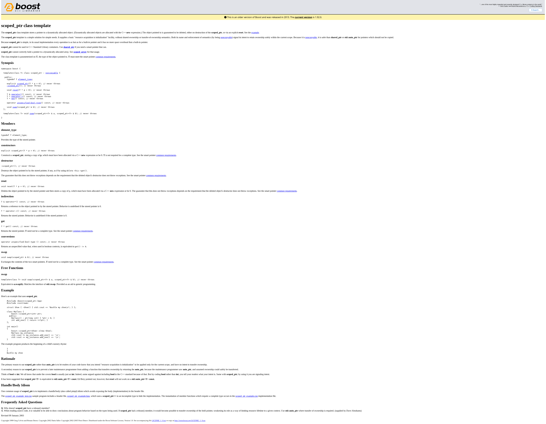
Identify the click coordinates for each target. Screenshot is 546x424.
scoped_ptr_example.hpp (78, 396)
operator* (16, 94)
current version (303, 17)
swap (15, 107)
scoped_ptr (22, 84)
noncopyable (226, 37)
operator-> (17, 96)
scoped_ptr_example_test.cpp (18, 396)
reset (15, 90)
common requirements (105, 57)
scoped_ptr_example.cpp (246, 396)
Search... (536, 10)
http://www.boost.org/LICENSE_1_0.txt (189, 420)
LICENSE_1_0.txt (159, 420)
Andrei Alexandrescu (518, 6)
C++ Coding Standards (534, 6)
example (255, 32)
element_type (25, 79)
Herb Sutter (504, 6)
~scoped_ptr (13, 86)
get (13, 98)
